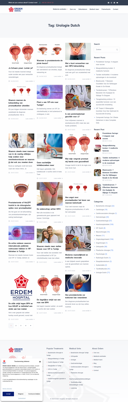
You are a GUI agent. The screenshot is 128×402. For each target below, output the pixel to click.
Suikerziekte (100, 265)
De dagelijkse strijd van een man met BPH (48, 301)
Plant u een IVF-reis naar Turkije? (47, 103)
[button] (40, 362)
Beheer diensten (7, 388)
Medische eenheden (100, 356)
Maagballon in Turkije (54, 365)
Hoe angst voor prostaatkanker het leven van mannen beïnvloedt (77, 200)
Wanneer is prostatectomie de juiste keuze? (49, 61)
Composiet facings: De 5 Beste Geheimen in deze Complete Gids (107, 120)
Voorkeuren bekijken (34, 394)
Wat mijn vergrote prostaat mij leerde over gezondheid (77, 160)
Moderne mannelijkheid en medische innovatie (76, 256)
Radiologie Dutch (102, 258)
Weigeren (20, 394)
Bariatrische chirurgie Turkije (79, 352)
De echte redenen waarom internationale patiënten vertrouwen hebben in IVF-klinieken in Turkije (19, 247)
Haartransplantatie (102, 224)
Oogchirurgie (100, 243)
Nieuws (98, 236)
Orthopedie (100, 247)
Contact (96, 370)
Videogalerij (97, 367)
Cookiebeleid (22, 398)
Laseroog (74, 388)
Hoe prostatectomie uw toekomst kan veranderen (76, 296)
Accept (8, 394)
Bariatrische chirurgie (103, 206)
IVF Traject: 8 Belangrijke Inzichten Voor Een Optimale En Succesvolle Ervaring (107, 111)
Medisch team (98, 360)
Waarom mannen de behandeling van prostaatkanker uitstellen (19, 103)
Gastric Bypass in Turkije (55, 362)
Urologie (73, 360)
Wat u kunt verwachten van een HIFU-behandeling (77, 64)
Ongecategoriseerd (102, 239)
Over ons (96, 352)
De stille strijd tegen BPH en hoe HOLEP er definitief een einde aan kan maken (20, 306)
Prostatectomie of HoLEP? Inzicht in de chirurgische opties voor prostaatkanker (20, 205)
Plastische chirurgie (103, 250)
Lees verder (29, 81)
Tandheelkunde (101, 269)
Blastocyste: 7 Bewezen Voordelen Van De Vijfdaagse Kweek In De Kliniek (106, 83)
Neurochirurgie (101, 232)
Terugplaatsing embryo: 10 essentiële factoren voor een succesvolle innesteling (106, 102)
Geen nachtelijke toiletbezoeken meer (45, 163)
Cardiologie (100, 210)
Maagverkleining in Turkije (56, 358)
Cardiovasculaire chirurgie (105, 213)
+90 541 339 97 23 (47, 2)
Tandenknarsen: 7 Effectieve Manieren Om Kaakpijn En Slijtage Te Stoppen (106, 92)
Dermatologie (101, 217)
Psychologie (100, 254)
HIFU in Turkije (52, 369)
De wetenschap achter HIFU (48, 209)
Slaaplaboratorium (102, 261)
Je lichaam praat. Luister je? (20, 68)
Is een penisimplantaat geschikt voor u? (75, 115)
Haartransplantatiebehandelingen (79, 379)
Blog (95, 363)
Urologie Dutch (101, 273)
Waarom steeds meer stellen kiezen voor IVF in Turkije (49, 247)
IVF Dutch (99, 228)
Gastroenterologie (102, 221)
